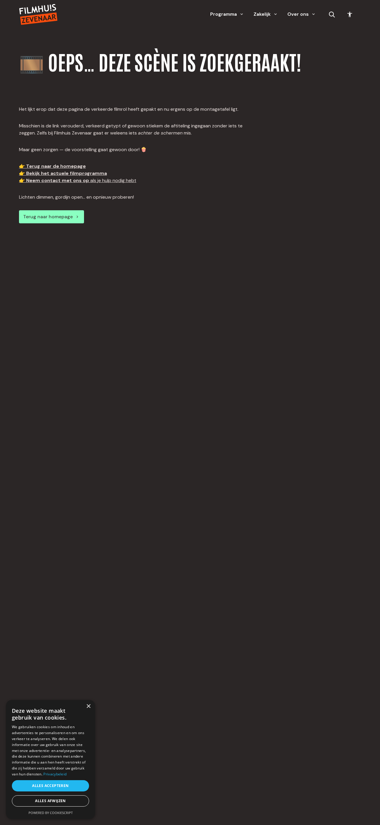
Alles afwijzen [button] (50, 800)
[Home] (38, 14)
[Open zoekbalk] (331, 14)
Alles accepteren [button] (50, 785)
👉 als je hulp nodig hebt (77, 180)
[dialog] (50, 759)
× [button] (88, 706)
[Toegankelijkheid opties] (349, 14)
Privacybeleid (54, 774)
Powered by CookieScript (50, 812)
